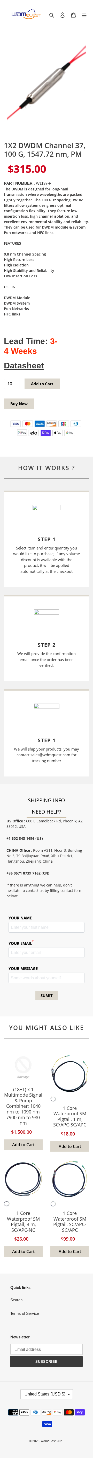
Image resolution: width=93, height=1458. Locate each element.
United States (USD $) (45, 1394)
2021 (60, 1441)
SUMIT (47, 995)
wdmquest (48, 1441)
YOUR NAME (20, 917)
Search (16, 1300)
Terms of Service (24, 1313)
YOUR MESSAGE (23, 968)
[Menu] (84, 14)
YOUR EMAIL (21, 943)
